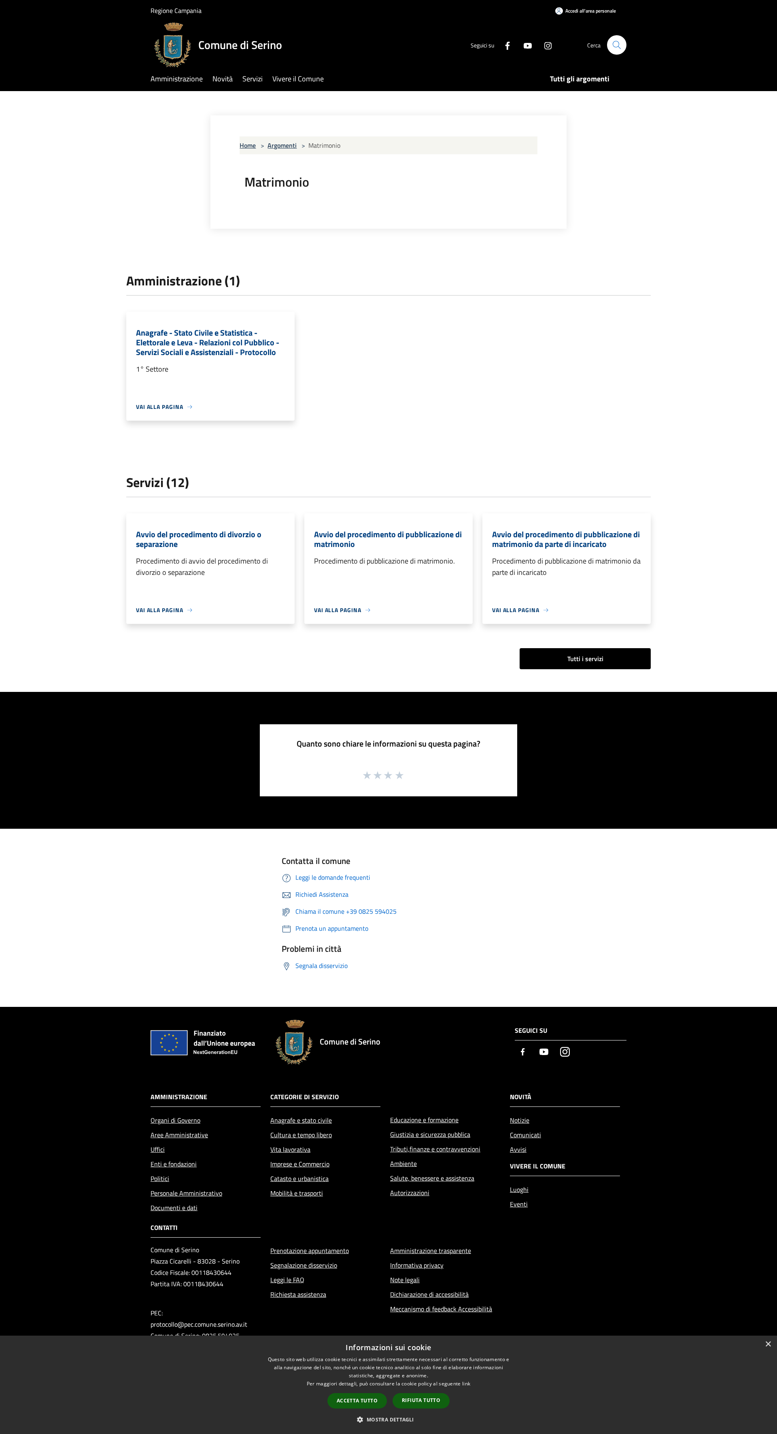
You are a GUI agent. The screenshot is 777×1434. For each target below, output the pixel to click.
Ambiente (403, 1163)
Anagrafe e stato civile (301, 1120)
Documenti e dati (174, 1208)
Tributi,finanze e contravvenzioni (435, 1149)
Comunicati (525, 1135)
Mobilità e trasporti (296, 1193)
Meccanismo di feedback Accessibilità (441, 1309)
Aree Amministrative (179, 1135)
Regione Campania (176, 10)
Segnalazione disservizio (303, 1265)
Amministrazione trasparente (430, 1250)
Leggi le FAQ (287, 1280)
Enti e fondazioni (174, 1164)
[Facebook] (504, 44)
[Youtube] (524, 44)
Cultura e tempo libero (301, 1135)
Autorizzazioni (409, 1193)
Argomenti (282, 145)
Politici (160, 1178)
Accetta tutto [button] (357, 1400)
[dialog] (388, 1385)
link (466, 1383)
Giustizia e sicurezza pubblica (430, 1134)
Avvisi (518, 1149)
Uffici (158, 1149)
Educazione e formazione (424, 1120)
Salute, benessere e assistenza (432, 1178)
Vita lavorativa (290, 1149)
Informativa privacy (417, 1265)
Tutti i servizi (585, 659)
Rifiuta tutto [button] (421, 1400)
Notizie (519, 1120)
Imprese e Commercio (299, 1164)
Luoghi (519, 1189)
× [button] (768, 1344)
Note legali (405, 1280)
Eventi (519, 1204)
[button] (388, 1419)
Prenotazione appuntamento (309, 1250)
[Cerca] (616, 45)
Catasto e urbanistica (299, 1178)
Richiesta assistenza (298, 1294)
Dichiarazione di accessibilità (429, 1294)
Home (248, 145)
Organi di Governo (175, 1120)
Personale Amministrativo (186, 1193)
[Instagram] (545, 44)
